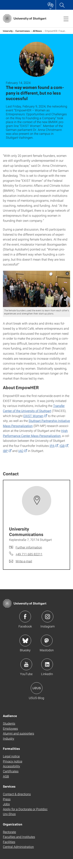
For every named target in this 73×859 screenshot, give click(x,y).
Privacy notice (12, 761)
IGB (62, 446)
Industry (8, 738)
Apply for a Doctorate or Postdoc (25, 809)
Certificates (10, 771)
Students (9, 723)
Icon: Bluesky (25, 640)
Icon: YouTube (26, 664)
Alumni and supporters (18, 733)
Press (7, 799)
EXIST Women (33, 416)
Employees (10, 728)
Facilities (9, 842)
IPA (52, 446)
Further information (29, 547)
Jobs (6, 804)
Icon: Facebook (25, 616)
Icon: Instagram (47, 616)
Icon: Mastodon (47, 640)
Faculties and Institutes (19, 837)
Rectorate (9, 832)
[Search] (62, 5)
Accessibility (11, 766)
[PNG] (36, 289)
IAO (20, 451)
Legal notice (11, 756)
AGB (6, 776)
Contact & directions (17, 794)
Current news (22, 30)
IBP (5, 451)
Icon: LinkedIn (47, 664)
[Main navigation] (66, 19)
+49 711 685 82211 (29, 554)
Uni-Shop (9, 814)
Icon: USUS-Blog (36, 688)
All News (37, 30)
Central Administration (18, 847)
